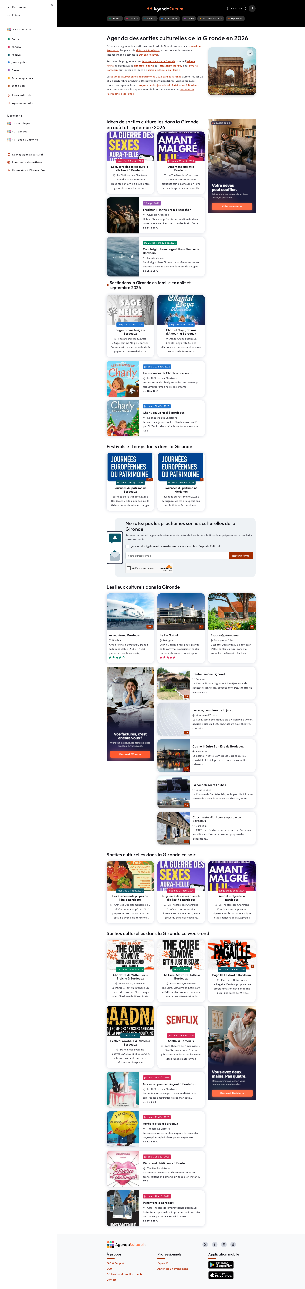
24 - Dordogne (21, 123)
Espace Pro (163, 1263)
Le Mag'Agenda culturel (25, 154)
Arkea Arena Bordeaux (125, 635)
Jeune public (171, 18)
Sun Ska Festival (148, 54)
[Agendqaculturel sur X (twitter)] (205, 1244)
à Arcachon (167, 210)
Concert (116, 18)
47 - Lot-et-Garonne (25, 139)
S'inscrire (236, 8)
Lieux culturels (19, 95)
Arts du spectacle (212, 18)
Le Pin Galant (169, 635)
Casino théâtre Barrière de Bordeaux (218, 746)
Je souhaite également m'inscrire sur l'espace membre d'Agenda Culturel (176, 546)
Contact (111, 1279)
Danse (190, 18)
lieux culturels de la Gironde (158, 61)
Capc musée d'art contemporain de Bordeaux (217, 819)
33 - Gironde (21, 29)
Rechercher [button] (17, 7)
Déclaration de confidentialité (125, 1274)
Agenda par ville (20, 103)
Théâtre (133, 18)
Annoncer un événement (172, 1268)
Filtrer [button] (13, 15)
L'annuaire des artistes (24, 162)
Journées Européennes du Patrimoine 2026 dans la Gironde (146, 76)
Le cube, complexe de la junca (213, 710)
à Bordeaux (130, 168)
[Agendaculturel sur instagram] (224, 1244)
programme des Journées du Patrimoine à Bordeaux (169, 85)
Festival (151, 18)
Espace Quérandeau (225, 635)
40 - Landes (19, 131)
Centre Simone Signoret (209, 674)
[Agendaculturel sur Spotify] (233, 1244)
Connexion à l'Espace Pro (26, 170)
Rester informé (240, 555)
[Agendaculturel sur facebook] (214, 1244)
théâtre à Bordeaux (147, 50)
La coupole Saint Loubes (209, 785)
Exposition (236, 18)
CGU (109, 1268)
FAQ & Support (115, 1263)
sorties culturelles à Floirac (164, 69)
